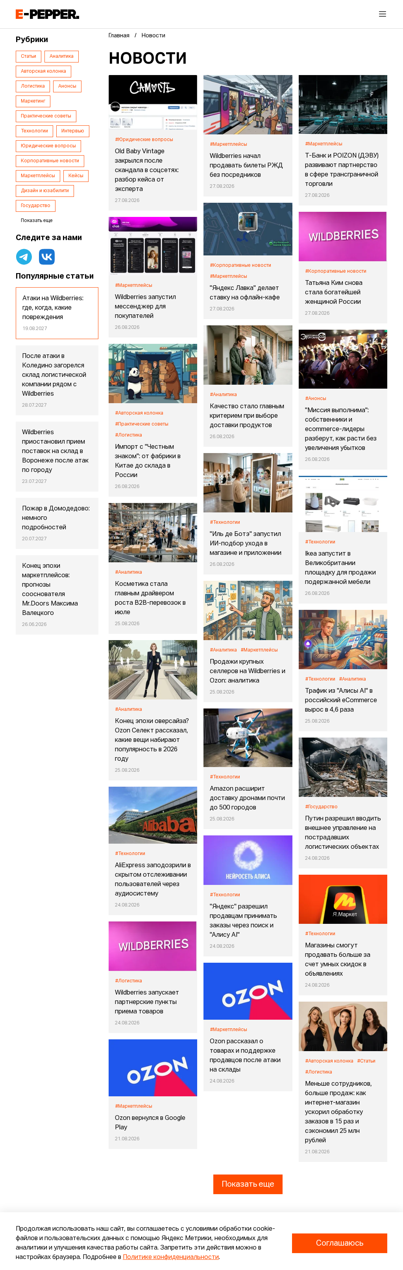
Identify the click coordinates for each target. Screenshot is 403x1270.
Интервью (72, 131)
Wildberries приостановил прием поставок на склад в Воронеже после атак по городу (55, 451)
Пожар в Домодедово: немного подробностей (56, 518)
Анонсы (67, 86)
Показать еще (248, 1184)
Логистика (33, 86)
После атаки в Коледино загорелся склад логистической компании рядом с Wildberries (54, 375)
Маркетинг (33, 101)
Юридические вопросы (48, 146)
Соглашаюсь (339, 1243)
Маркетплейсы (38, 176)
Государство (35, 206)
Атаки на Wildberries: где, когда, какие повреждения (52, 308)
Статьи (28, 56)
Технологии (34, 131)
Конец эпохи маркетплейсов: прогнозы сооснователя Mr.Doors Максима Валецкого (50, 590)
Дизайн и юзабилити (45, 191)
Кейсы (75, 176)
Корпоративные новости (50, 161)
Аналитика (62, 56)
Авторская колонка (43, 71)
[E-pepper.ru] (47, 14)
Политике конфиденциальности (171, 1257)
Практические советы (46, 116)
